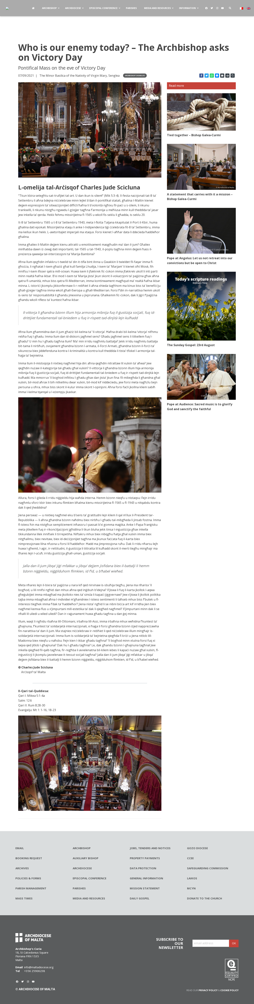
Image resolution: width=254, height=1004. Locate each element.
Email (19, 848)
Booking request (28, 858)
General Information (146, 878)
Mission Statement (145, 888)
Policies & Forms (28, 878)
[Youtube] (222, 8)
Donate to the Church (204, 898)
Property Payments (145, 858)
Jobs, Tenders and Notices (150, 848)
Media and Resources (89, 898)
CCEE (190, 858)
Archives (22, 868)
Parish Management (30, 888)
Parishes (79, 888)
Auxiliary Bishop (85, 858)
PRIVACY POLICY (208, 990)
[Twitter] (212, 8)
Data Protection (143, 868)
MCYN (191, 888)
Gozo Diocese (197, 848)
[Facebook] (206, 8)
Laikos (192, 878)
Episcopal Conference (89, 878)
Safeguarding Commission (207, 868)
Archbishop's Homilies (135, 75)
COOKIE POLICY (229, 990)
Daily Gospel (139, 898)
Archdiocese (82, 868)
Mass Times (24, 898)
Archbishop (82, 848)
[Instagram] (217, 8)
